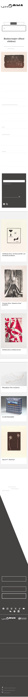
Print (3, 126)
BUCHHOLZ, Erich (7, 259)
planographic (5, 134)
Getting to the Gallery (10, 685)
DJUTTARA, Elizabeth (8, 389)
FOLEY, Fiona (5, 461)
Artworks (5, 18)
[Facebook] (4, 204)
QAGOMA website (7, 650)
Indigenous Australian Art (9, 104)
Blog (16, 648)
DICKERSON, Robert (7, 307)
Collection (12, 11)
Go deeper (22, 18)
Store (3, 652)
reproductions (12, 486)
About (16, 650)
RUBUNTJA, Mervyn (7, 419)
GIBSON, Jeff (5, 352)
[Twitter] (7, 204)
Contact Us (7, 690)
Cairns (4, 150)
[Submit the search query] (3, 28)
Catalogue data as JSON (10, 196)
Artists (13, 18)
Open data (4, 648)
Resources (20, 23)
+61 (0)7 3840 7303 (9, 687)
